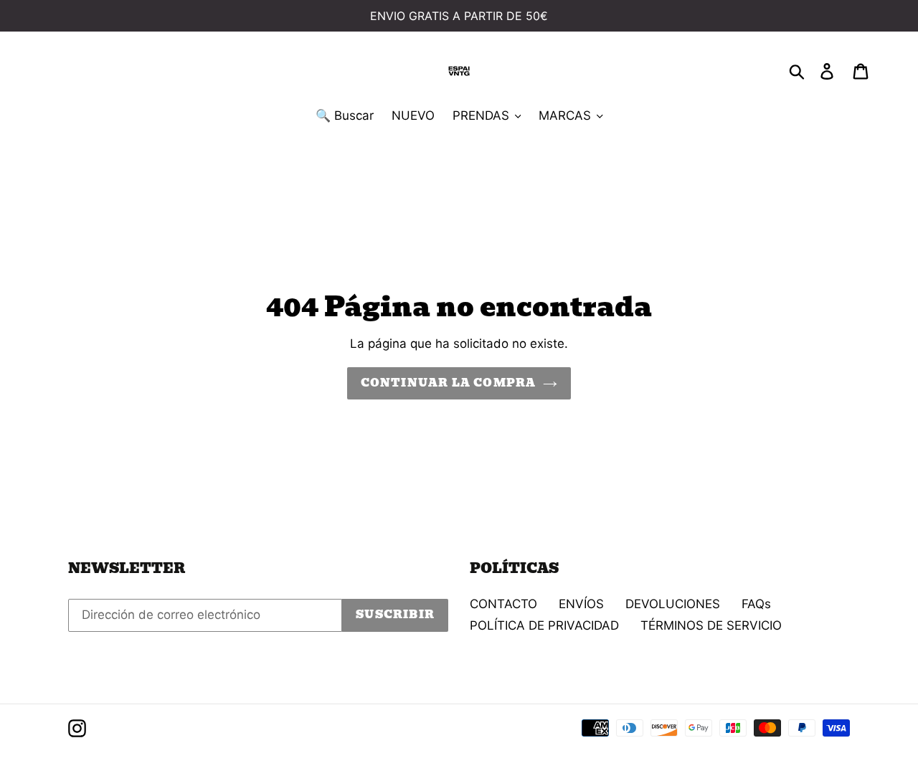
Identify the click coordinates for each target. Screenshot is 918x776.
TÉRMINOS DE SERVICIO (711, 625)
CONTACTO (503, 604)
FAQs (756, 604)
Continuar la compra (448, 383)
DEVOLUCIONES (672, 604)
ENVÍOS (581, 604)
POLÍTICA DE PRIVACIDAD (544, 625)
